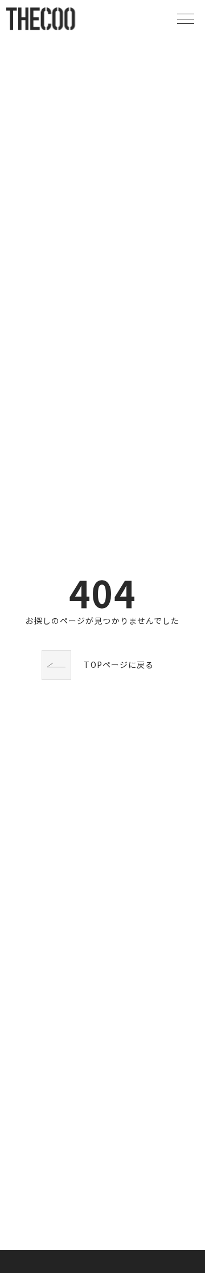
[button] (186, 19)
